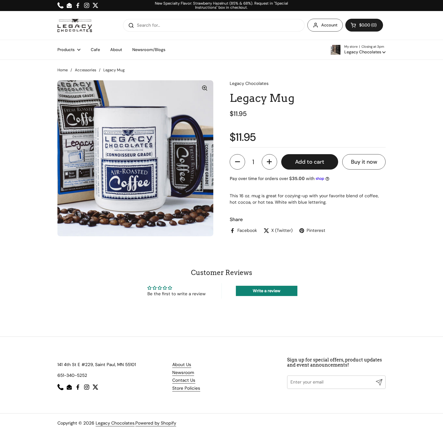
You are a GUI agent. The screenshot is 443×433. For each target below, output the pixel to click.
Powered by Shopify (155, 423)
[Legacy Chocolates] (74, 25)
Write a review (266, 290)
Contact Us (183, 380)
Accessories (85, 70)
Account (329, 25)
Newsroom (183, 372)
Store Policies (186, 388)
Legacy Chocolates (115, 423)
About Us (181, 364)
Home (62, 70)
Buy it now (364, 161)
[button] (364, 25)
